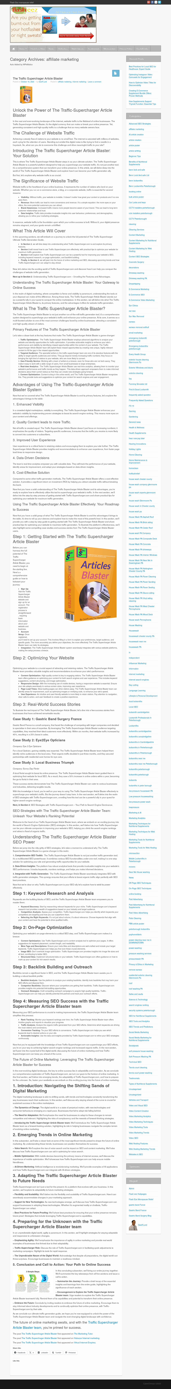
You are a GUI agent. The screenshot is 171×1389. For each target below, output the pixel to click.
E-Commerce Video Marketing (141, 300)
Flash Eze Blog (38, 48)
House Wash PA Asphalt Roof (141, 517)
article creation (135, 140)
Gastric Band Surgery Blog (140, 1215)
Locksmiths (133, 725)
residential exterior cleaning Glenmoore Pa (140, 976)
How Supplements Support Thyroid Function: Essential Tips (142, 102)
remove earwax (135, 969)
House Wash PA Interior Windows (143, 555)
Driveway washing (136, 272)
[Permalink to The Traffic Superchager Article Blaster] (23, 95)
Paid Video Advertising (138, 912)
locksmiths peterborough (139, 769)
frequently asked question (140, 394)
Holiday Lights (135, 449)
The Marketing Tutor (83, 1333)
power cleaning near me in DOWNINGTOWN (140, 941)
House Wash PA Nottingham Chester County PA (141, 569)
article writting (135, 150)
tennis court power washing (140, 1072)
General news (135, 422)
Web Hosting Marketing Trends (142, 1149)
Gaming (132, 411)
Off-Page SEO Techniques (140, 882)
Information (134, 668)
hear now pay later (137, 438)
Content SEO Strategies (139, 256)
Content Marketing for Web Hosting (140, 249)
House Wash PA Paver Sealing (142, 587)
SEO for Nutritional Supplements (142, 1015)
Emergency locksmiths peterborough (138, 347)
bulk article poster (136, 197)
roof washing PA (136, 988)
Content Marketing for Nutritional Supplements (142, 241)
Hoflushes (63, 48)
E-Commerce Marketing (139, 289)
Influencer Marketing (137, 663)
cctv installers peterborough (140, 213)
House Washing (135, 625)
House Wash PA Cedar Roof (141, 527)
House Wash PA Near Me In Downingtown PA (140, 561)
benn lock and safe (137, 169)
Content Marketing (137, 235)
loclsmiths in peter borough (140, 785)
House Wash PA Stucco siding (141, 592)
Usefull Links (142, 48)
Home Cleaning (135, 454)
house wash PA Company (140, 533)
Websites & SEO (136, 1154)
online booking (135, 893)
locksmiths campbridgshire (140, 736)
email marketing (135, 332)
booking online (135, 191)
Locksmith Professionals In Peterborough (140, 719)
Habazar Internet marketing (86, 1338)
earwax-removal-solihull (139, 327)
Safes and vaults (136, 994)
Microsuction (109, 48)
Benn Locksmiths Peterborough (142, 186)
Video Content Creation (139, 1111)
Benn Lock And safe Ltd (139, 175)
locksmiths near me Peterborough (143, 763)
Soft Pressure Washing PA (140, 1056)
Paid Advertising (136, 899)
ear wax (132, 310)
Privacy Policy (126, 48)
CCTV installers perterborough (142, 207)
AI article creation (136, 134)
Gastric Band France (137, 1210)
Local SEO (133, 706)
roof (130, 983)
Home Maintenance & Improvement (138, 461)
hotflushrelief (134, 473)
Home (22, 48)
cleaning (132, 224)
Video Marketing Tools (138, 1127)
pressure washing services (140, 953)
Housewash (134, 630)
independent (134, 657)
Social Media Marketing (139, 1032)
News (51, 48)
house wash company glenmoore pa (143, 485)
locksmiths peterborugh (139, 774)
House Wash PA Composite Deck (143, 538)
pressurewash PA (136, 958)
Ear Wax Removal (136, 316)
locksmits (133, 780)
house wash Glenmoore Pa (140, 500)
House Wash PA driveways (140, 549)
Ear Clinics (133, 305)
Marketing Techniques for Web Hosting (142, 833)
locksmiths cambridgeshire (140, 731)
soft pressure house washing (141, 1051)
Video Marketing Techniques (141, 1121)
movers (132, 866)
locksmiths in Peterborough (140, 752)
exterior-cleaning (136, 373)
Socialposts (134, 1045)
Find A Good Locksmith (139, 389)
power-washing (135, 948)
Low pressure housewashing (141, 796)
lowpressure (134, 807)
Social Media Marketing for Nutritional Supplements (140, 1039)
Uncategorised (135, 1089)
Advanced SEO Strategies (140, 123)
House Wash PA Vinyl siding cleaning (140, 599)
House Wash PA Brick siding (141, 522)
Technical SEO (135, 1062)
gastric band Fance (137, 1204)
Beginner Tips (135, 156)
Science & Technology (138, 999)
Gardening (133, 416)
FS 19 (131, 405)
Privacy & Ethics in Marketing (141, 964)
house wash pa (135, 511)
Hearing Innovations (137, 443)
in (129, 652)
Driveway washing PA (138, 278)
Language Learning (137, 690)
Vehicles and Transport (138, 1100)
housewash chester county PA (141, 636)
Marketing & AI (135, 812)
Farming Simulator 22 (138, 384)
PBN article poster (136, 923)
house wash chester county (140, 479)
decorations (134, 267)
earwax (132, 321)
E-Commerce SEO (137, 294)
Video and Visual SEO (138, 1105)
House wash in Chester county (142, 506)
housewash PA (135, 647)
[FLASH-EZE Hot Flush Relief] (53, 24)
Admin (131, 1188)
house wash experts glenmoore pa (142, 494)
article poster (134, 145)
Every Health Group (137, 354)
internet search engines (139, 679)
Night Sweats (78, 48)
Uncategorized (135, 1094)
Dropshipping (134, 283)
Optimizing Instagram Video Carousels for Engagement (140, 75)
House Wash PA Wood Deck (141, 614)
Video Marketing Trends (139, 1132)
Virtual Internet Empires (85, 1342)
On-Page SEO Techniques (140, 888)
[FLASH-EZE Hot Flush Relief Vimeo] (155, 2)
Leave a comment (94, 81)
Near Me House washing (139, 872)
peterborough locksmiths (139, 929)
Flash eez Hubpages (137, 1194)
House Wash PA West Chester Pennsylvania (141, 607)
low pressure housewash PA (141, 791)
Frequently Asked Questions (141, 400)
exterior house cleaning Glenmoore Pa (139, 361)
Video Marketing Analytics (140, 1116)
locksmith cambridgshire (139, 712)
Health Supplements (137, 433)
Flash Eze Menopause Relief (141, 1199)
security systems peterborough (142, 1010)
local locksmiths (135, 701)
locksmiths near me (137, 758)
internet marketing (79, 81)
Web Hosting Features (138, 1143)
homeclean (133, 468)
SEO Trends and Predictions (141, 1026)
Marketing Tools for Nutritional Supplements (141, 841)
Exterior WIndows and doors (141, 367)
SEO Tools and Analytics (139, 1021)
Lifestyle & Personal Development (143, 695)
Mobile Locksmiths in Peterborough (138, 859)
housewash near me (137, 641)
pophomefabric (135, 934)
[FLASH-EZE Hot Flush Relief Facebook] (152, 2)
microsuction (134, 853)
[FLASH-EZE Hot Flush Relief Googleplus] (148, 2)
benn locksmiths (136, 180)
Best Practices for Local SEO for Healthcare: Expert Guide (142, 67)
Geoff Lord (43, 81)
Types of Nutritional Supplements (143, 1083)
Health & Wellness (136, 427)
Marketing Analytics (137, 818)
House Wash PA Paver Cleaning (142, 576)
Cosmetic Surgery (136, 262)
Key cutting (133, 685)
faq (130, 378)
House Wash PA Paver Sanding (142, 581)
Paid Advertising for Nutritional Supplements (141, 906)
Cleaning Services (136, 229)
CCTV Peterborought (138, 218)
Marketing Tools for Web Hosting (143, 847)
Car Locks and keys (137, 202)
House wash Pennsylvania (140, 619)
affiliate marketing (64, 81)
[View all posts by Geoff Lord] (48, 81)
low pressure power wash (139, 801)
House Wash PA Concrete (140, 544)
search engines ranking (139, 1005)
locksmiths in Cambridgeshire (141, 742)
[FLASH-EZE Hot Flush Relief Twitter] (159, 2)
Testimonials (94, 48)
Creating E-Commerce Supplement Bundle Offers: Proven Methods (140, 93)
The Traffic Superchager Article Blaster (38, 78)
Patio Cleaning (135, 918)
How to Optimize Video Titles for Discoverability (142, 84)
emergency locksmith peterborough (138, 339)
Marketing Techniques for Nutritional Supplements (139, 825)
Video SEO (133, 1138)
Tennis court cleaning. (138, 1067)
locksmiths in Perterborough (141, 747)
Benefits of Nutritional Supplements (138, 163)
